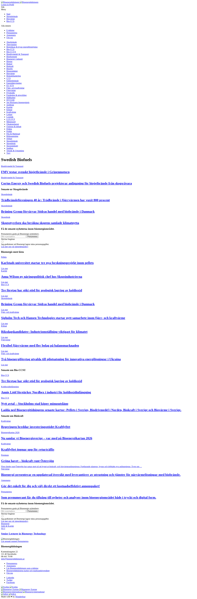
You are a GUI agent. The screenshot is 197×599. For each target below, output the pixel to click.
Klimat (9, 110)
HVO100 (10, 100)
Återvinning (11, 44)
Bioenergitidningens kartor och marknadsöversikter (28, 571)
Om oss (9, 37)
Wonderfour (20, 597)
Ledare (9, 114)
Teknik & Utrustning (15, 151)
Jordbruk (10, 105)
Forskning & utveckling (16, 95)
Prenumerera (11, 33)
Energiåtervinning (14, 83)
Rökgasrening (12, 136)
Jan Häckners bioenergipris (17, 102)
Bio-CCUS (11, 52)
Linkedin (10, 577)
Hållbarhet (10, 97)
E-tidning (10, 30)
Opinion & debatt (13, 126)
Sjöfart (9, 138)
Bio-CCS (10, 21)
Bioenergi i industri (14, 59)
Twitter (9, 580)
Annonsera (11, 35)
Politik (9, 131)
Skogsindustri (12, 146)
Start (8, 14)
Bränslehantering (13, 76)
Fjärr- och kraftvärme (15, 88)
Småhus (9, 148)
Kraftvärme (11, 112)
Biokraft (9, 66)
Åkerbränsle (11, 42)
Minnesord (11, 122)
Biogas (9, 61)
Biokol (9, 64)
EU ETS (10, 85)
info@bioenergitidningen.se (13, 559)
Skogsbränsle (12, 16)
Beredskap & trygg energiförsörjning (22, 47)
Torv (8, 153)
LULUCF (10, 119)
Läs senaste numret (9, 541)
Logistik (9, 117)
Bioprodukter (12, 71)
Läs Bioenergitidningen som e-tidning (22, 568)
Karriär (9, 107)
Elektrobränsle (12, 81)
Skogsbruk (11, 143)
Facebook (10, 582)
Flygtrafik (10, 93)
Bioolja (9, 69)
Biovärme (10, 19)
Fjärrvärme (11, 90)
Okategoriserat (12, 124)
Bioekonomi (11, 56)
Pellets (9, 129)
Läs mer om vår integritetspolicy (14, 246)
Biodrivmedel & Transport (17, 54)
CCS (8, 78)
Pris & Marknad (13, 134)
